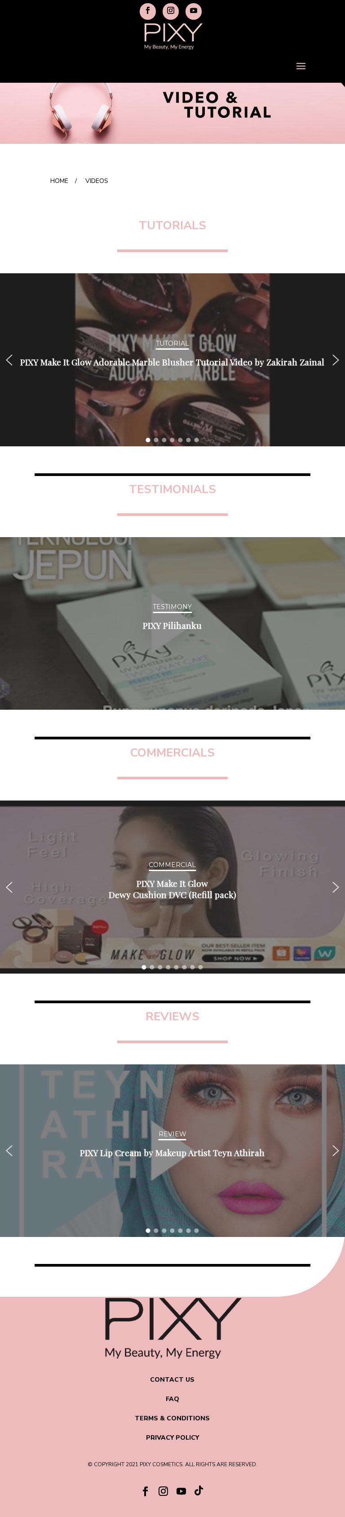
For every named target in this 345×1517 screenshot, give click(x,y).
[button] (9, 360)
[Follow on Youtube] (181, 1491)
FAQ (172, 1399)
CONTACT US (172, 1379)
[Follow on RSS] (199, 1493)
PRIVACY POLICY (172, 1437)
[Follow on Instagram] (163, 1491)
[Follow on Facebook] (145, 1491)
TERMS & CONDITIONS (172, 1418)
